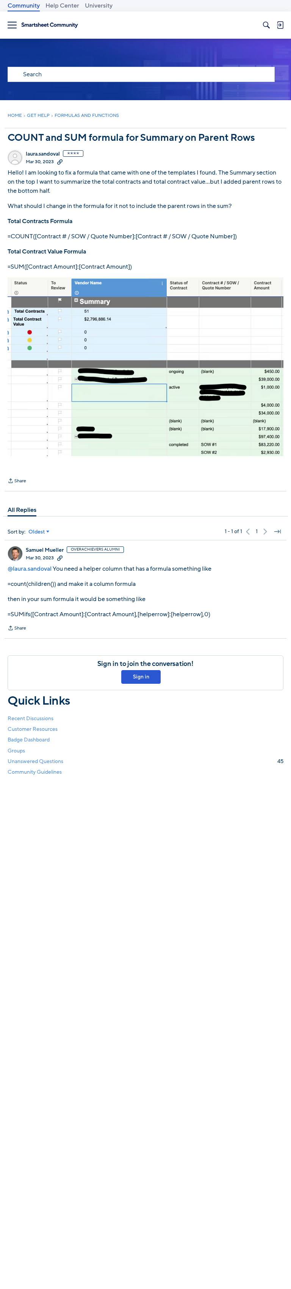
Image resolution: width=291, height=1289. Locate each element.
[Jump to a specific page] (277, 532)
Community (24, 6)
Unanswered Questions (145, 761)
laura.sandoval (43, 154)
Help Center (62, 6)
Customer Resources (33, 729)
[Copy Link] (59, 161)
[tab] (22, 510)
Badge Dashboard (29, 739)
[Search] (266, 25)
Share (17, 481)
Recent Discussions (30, 718)
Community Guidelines (35, 772)
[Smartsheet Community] (49, 25)
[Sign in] (280, 25)
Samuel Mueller (45, 550)
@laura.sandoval (30, 569)
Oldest (36, 532)
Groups (16, 750)
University (99, 6)
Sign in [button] (141, 676)
